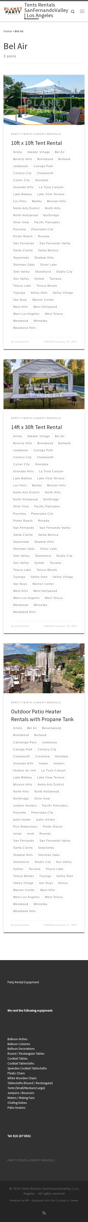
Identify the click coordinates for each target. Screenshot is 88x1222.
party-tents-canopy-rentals (31, 1160)
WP (27, 1200)
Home (8, 31)
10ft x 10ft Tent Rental (36, 142)
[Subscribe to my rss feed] (44, 1213)
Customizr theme (67, 1200)
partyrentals (22, 342)
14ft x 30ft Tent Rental (36, 427)
